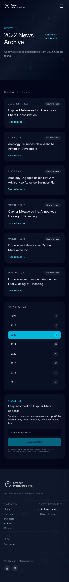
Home (7, 509)
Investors (9, 519)
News (9, 523)
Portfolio (9, 514)
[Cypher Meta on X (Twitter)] (15, 568)
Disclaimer (9, 544)
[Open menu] (61, 6)
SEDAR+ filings (47, 514)
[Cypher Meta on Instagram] (7, 568)
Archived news (49, 509)
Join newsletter (34, 442)
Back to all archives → (51, 36)
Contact (8, 528)
